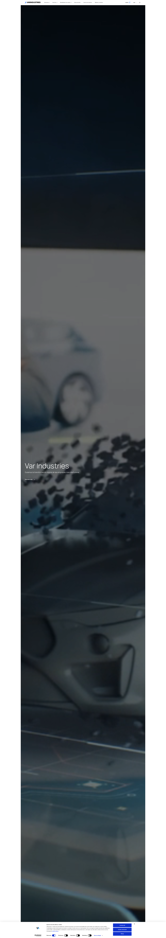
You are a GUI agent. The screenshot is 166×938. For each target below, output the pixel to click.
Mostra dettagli (97, 935)
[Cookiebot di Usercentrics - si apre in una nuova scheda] (38, 935)
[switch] (66, 935)
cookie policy (55, 931)
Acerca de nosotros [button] (88, 2)
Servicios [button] (54, 2)
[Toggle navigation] (139, 2)
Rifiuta (122, 933)
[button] (128, 2)
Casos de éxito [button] (77, 2)
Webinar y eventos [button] (99, 2)
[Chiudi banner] (134, 923)
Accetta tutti (122, 925)
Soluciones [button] (46, 2)
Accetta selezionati (122, 929)
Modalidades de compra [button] (65, 2)
